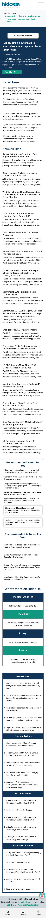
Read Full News (12, 72)
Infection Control (22, 35)
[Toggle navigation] (40, 4)
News (14, 13)
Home (7, 13)
